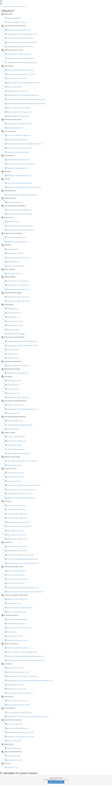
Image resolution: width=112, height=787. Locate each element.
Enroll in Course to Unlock (56, 782)
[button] (1, 1)
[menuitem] (1, 4)
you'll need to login (63, 780)
